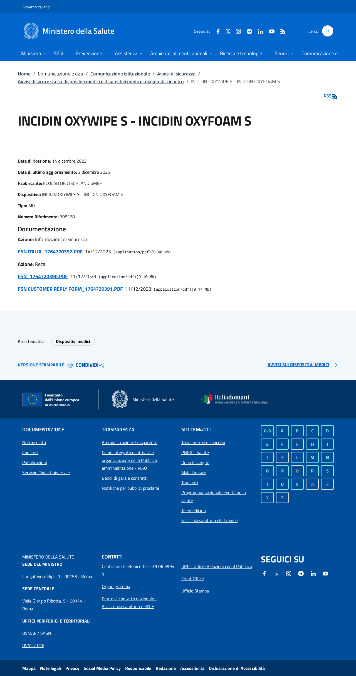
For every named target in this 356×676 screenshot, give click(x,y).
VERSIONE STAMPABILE (41, 364)
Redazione (166, 668)
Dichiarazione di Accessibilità (237, 668)
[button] (327, 30)
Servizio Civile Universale (46, 472)
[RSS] (280, 31)
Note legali (50, 668)
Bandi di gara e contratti (125, 478)
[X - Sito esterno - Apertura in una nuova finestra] (228, 31)
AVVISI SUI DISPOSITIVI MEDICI (298, 364)
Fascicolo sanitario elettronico (209, 520)
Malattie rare (193, 472)
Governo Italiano (36, 7)
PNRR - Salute (195, 452)
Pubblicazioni (34, 462)
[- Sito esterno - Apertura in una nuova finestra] (325, 573)
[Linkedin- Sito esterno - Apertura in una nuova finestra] (313, 573)
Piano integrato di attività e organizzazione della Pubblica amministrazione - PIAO (129, 460)
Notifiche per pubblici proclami (130, 488)
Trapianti (189, 482)
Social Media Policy (102, 668)
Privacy (72, 668)
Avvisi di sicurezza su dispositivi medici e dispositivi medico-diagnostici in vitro (101, 81)
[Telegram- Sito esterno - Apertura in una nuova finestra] (247, 31)
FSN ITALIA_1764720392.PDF (50, 251)
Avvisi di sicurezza (176, 73)
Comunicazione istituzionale (120, 73)
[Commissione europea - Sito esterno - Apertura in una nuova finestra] (51, 399)
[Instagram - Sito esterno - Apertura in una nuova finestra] (236, 31)
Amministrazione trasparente (129, 442)
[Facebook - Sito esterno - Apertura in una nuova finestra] (215, 31)
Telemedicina (193, 510)
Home (24, 73)
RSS (328, 95)
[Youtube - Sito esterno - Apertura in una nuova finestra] (269, 31)
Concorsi (30, 452)
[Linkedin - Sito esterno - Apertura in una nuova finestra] (258, 31)
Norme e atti (34, 442)
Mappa (29, 668)
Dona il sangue (195, 462)
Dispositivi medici (73, 341)
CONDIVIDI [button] (87, 365)
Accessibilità (192, 668)
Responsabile (138, 668)
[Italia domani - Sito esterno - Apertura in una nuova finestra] (237, 399)
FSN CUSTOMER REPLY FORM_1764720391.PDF (70, 289)
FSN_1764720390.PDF (43, 276)
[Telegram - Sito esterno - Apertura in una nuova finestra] (301, 573)
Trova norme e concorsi (203, 442)
